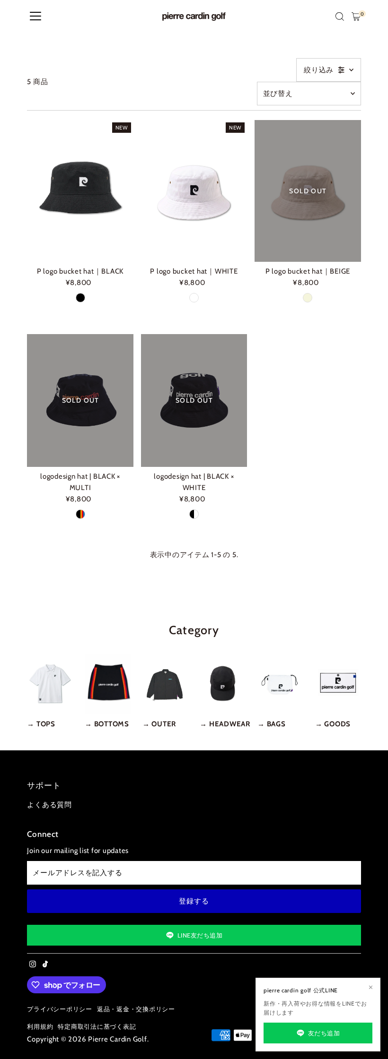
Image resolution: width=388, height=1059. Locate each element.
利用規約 (40, 1026)
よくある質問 (49, 805)
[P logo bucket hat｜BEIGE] (308, 191)
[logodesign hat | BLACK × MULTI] (80, 400)
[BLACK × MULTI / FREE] (80, 514)
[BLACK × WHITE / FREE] (194, 514)
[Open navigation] (35, 16)
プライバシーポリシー (59, 1009)
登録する (194, 901)
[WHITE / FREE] (194, 297)
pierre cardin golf (117, 1039)
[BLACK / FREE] (80, 297)
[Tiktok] (45, 965)
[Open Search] (339, 16)
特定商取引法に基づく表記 (97, 1026)
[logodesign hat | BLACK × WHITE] (194, 400)
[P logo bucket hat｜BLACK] (80, 191)
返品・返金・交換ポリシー (136, 1009)
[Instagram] (32, 965)
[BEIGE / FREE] (307, 297)
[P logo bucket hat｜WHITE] (194, 191)
